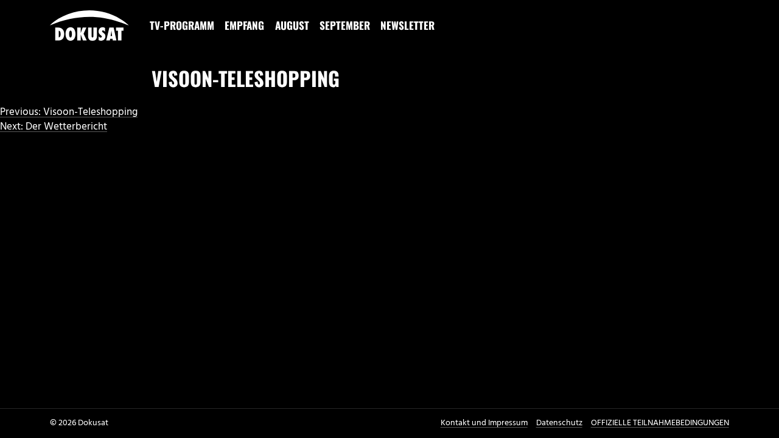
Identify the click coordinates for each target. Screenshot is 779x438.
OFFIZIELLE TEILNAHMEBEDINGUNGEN (660, 423)
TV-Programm (182, 25)
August (292, 25)
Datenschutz (559, 423)
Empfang (244, 25)
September (345, 25)
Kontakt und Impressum (484, 423)
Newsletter (407, 25)
